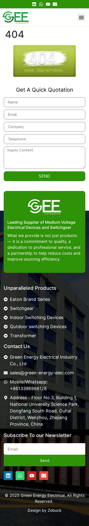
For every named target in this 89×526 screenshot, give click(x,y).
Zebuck (55, 510)
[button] (81, 17)
